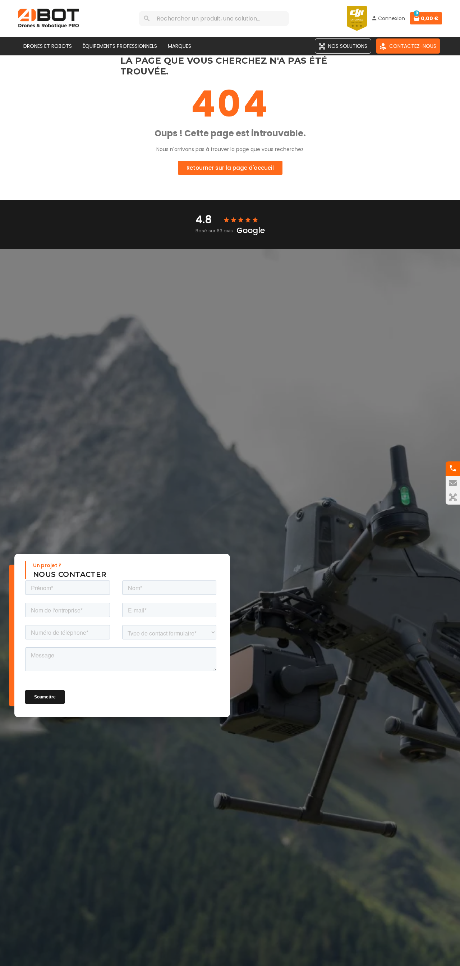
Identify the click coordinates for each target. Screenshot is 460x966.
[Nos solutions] (453, 497)
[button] (230, 168)
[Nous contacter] (453, 483)
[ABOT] (48, 18)
